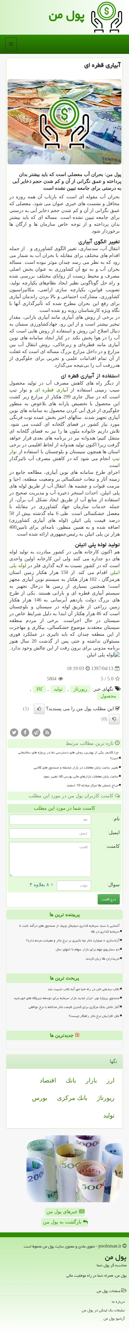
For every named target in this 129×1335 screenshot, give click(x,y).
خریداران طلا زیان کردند (102, 958)
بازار (91, 1080)
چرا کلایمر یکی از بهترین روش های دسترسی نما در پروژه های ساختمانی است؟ (68, 755)
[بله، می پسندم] (39, 709)
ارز (111, 1080)
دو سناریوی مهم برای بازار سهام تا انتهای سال (87, 949)
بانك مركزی (72, 1097)
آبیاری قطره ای (51, 390)
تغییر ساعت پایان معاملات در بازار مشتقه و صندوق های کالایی (76, 767)
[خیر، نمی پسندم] (114, 719)
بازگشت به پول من (63, 1222)
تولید (58, 689)
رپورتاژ (80, 689)
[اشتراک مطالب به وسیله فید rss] (47, 732)
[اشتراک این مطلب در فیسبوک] (25, 732)
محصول (108, 696)
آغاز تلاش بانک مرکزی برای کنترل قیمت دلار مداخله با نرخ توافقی (74, 1007)
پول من (67, 14)
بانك (71, 1080)
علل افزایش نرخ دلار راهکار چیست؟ (94, 1015)
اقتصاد (48, 1080)
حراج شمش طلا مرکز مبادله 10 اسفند (92, 785)
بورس (39, 1097)
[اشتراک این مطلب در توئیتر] (14, 732)
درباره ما (118, 1301)
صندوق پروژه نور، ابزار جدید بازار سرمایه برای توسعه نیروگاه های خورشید (66, 998)
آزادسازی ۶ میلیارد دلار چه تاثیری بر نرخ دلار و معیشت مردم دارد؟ (72, 940)
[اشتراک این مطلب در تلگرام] (36, 732)
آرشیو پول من (114, 1318)
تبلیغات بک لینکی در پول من (103, 1310)
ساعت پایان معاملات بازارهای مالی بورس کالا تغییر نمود (80, 776)
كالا (39, 689)
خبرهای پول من (62, 1211)
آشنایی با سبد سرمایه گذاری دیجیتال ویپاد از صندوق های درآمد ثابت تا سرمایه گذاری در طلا (69, 928)
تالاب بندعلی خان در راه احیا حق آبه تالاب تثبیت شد (83, 989)
